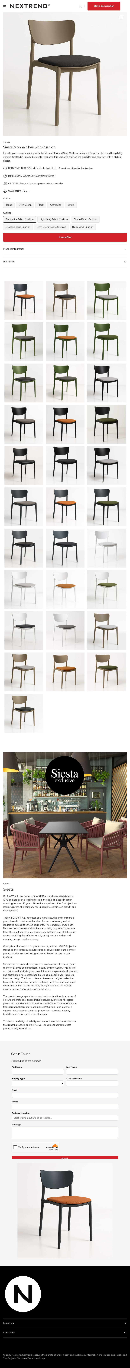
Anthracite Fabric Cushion (20, 220)
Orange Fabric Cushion (18, 228)
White (72, 206)
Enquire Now (65, 237)
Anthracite (57, 206)
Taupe (10, 206)
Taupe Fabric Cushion (86, 220)
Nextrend (16, 1355)
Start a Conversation (104, 6)
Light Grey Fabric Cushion (54, 220)
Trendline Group (36, 1358)
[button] (4, 6)
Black (42, 206)
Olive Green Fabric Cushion (51, 228)
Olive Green (26, 206)
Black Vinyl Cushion (83, 228)
